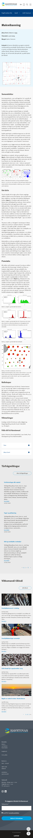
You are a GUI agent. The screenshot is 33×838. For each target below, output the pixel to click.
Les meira (6, 501)
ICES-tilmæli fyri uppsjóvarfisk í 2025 (12, 668)
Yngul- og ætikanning (10, 513)
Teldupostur (5, 804)
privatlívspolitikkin (14, 813)
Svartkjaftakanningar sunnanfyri (11, 638)
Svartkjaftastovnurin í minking (10, 608)
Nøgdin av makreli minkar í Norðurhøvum (13, 698)
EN (21, 4)
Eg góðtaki (11, 813)
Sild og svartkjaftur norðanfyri (12, 541)
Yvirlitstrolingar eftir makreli (12, 482)
